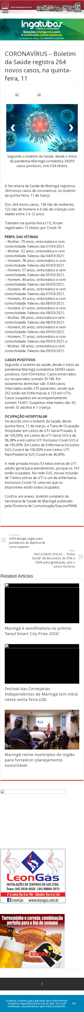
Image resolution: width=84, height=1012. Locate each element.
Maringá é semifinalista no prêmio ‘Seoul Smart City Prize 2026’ (38, 630)
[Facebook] (42, 984)
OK (74, 1003)
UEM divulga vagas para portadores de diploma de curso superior (27, 541)
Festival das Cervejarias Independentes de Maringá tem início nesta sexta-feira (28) (41, 694)
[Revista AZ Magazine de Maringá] (42, 7)
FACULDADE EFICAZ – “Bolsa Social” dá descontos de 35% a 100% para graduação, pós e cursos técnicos (53, 558)
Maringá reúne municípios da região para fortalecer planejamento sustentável (40, 760)
